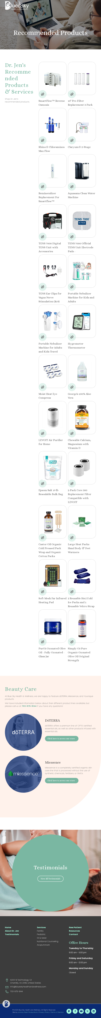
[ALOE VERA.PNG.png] (82, 371)
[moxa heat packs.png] (82, 522)
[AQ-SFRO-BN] (53, 78)
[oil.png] (53, 626)
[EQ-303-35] (82, 78)
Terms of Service (57, 1012)
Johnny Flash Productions (28, 1012)
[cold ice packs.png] (82, 576)
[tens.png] (53, 221)
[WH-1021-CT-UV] (53, 124)
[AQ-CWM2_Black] (82, 171)
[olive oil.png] (82, 626)
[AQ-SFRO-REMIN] (53, 171)
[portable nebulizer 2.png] (53, 321)
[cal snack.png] (82, 417)
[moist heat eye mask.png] (53, 371)
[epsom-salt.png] (53, 467)
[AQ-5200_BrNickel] (82, 124)
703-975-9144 (29, 706)
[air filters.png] (82, 467)
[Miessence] (23, 774)
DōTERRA (52, 720)
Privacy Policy (44, 1012)
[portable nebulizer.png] (82, 271)
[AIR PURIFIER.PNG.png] (53, 417)
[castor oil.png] (53, 522)
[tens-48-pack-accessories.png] (82, 221)
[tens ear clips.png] (53, 271)
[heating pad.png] (53, 576)
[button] (92, 5)
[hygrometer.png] (82, 321)
